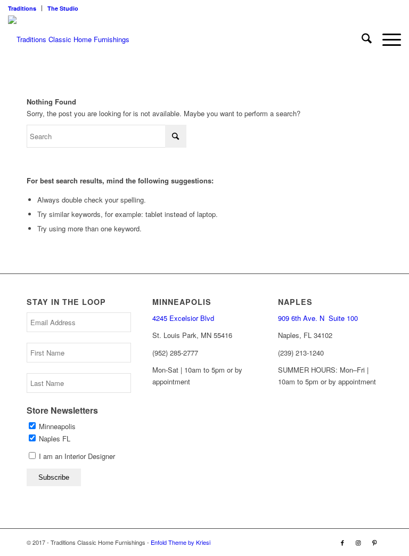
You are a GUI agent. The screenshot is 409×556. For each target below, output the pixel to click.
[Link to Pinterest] (374, 542)
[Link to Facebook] (342, 542)
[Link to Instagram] (358, 542)
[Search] (361, 39)
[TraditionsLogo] (68, 39)
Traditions (22, 8)
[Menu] (386, 39)
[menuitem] (25, 8)
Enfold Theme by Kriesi (180, 542)
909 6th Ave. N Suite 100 (318, 318)
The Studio (62, 8)
